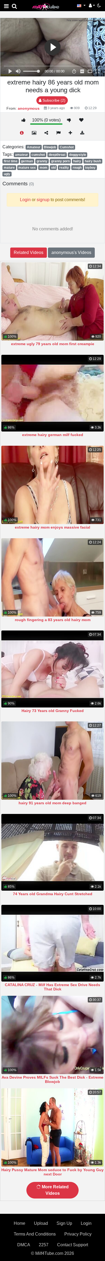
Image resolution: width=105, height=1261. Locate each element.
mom (43, 167)
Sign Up (64, 1223)
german (27, 161)
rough (77, 167)
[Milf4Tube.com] (45, 6)
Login (86, 1223)
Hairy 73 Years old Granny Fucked (53, 711)
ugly (7, 174)
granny (42, 161)
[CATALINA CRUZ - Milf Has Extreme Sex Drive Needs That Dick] (52, 943)
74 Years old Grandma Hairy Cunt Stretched (52, 894)
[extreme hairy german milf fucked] (52, 393)
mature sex (27, 167)
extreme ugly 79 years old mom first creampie (52, 344)
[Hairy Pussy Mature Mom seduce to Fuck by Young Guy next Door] (52, 1127)
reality (64, 167)
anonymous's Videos (71, 252)
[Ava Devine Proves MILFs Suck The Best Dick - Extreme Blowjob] (52, 1035)
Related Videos (28, 252)
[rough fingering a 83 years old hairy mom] (52, 577)
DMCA (23, 1244)
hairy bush (93, 161)
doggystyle (77, 155)
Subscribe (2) (53, 100)
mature (9, 167)
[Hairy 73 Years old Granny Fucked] (52, 668)
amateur (21, 155)
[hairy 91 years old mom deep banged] (52, 760)
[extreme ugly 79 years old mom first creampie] (52, 301)
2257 (43, 1244)
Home (19, 1223)
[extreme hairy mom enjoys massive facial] (52, 485)
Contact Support (72, 1244)
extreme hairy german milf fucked (52, 435)
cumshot (38, 155)
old (53, 167)
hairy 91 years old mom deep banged (52, 803)
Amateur (33, 147)
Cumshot (67, 147)
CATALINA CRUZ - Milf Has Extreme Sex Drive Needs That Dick (52, 987)
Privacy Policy (78, 1234)
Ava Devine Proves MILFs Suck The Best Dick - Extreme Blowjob (52, 1079)
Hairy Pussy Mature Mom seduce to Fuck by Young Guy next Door (52, 1172)
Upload (41, 1223)
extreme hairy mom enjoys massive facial (52, 527)
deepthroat (57, 155)
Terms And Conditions (35, 1234)
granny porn (60, 161)
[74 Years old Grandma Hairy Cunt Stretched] (52, 852)
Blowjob (50, 147)
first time (11, 161)
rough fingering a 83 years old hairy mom (52, 620)
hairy (77, 161)
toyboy (90, 167)
